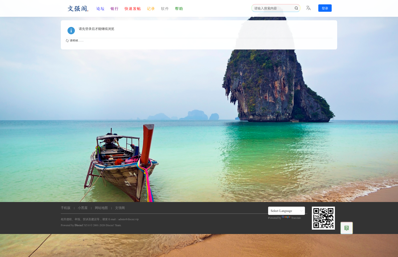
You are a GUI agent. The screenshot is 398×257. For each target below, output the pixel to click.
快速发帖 (133, 8)
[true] (296, 8)
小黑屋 (83, 207)
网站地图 (101, 207)
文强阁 (120, 207)
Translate (296, 217)
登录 (325, 8)
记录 (151, 8)
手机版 (65, 207)
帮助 (179, 8)
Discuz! (79, 225)
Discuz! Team (113, 225)
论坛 (101, 8)
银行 (115, 8)
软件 (165, 8)
